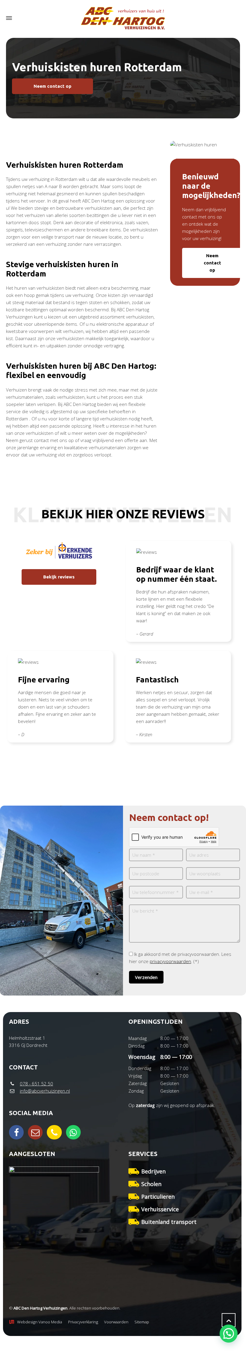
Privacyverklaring (83, 1322)
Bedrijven (153, 1171)
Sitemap (141, 1322)
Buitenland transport (168, 1221)
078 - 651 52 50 (36, 1084)
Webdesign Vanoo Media (39, 1322)
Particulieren (158, 1196)
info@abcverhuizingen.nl (45, 1091)
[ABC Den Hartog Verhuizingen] (123, 18)
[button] (229, 1334)
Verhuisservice (160, 1209)
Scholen (151, 1184)
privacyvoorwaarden (170, 961)
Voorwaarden (116, 1322)
